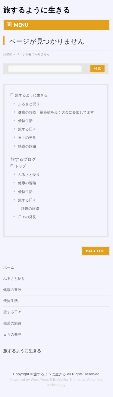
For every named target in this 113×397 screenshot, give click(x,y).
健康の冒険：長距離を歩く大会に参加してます (56, 112)
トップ (20, 166)
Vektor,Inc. (94, 379)
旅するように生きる (37, 10)
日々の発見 (27, 138)
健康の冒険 (27, 183)
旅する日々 (27, 129)
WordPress (40, 379)
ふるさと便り (29, 104)
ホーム (8, 267)
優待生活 (25, 121)
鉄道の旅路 (27, 146)
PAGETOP (95, 251)
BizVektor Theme (67, 379)
